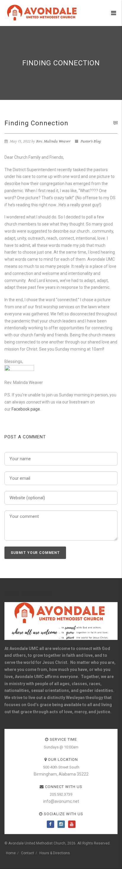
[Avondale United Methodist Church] (43, 12)
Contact (27, 853)
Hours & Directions (54, 853)
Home (11, 853)
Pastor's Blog (91, 141)
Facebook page (26, 409)
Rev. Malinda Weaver (53, 141)
